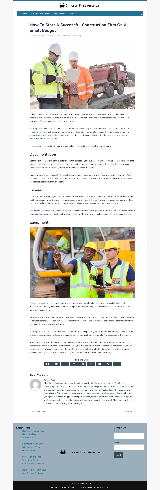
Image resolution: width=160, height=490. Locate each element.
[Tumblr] (91, 364)
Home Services (37, 35)
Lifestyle (107, 487)
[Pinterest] (108, 364)
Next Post (129, 411)
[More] (117, 364)
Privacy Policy (54, 487)
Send (118, 455)
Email (117, 442)
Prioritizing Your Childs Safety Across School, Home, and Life (32, 447)
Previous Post (37, 411)
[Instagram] (82, 364)
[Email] (100, 364)
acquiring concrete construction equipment (49, 135)
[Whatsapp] (74, 364)
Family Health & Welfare (84, 487)
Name (116, 431)
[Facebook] (48, 364)
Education (70, 487)
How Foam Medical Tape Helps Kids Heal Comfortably (33, 434)
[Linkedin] (65, 364)
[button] (141, 13)
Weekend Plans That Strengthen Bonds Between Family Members (33, 460)
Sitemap (63, 487)
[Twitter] (56, 364)
